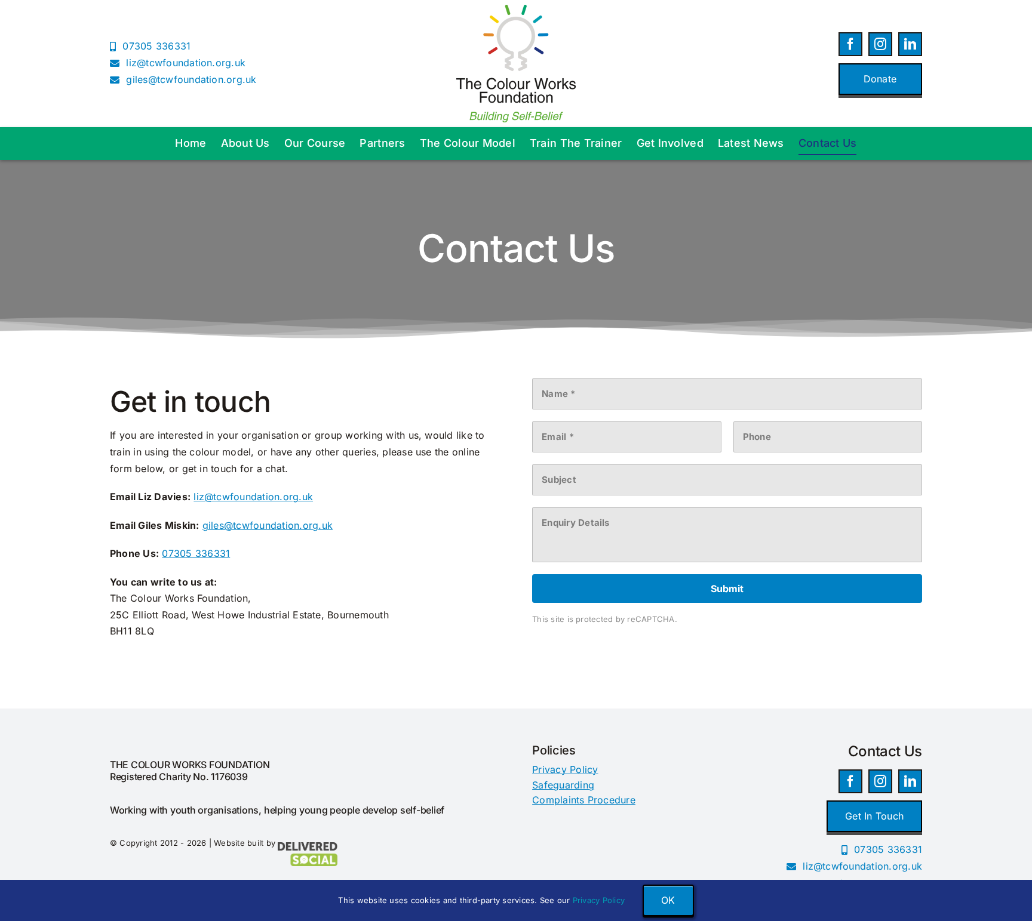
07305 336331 (196, 553)
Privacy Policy (565, 769)
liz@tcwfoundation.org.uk (253, 497)
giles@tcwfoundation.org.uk (267, 525)
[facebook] (850, 44)
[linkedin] (910, 44)
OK (668, 900)
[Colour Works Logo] (516, 10)
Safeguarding (563, 785)
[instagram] (880, 44)
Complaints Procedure (583, 800)
